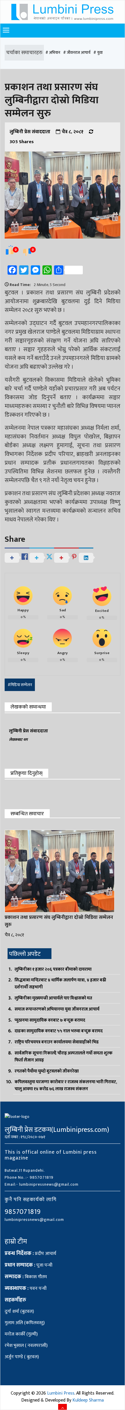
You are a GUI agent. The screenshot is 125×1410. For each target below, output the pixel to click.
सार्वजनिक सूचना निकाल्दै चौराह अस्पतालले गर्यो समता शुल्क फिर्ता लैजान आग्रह (63, 1056)
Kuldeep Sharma (88, 1400)
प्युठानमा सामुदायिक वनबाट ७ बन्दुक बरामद (50, 1020)
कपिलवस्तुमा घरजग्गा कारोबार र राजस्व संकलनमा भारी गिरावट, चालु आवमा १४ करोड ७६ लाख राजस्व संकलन (66, 1085)
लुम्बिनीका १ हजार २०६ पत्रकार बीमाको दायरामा (53, 969)
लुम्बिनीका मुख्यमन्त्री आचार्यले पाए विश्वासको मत (53, 998)
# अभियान (52, 52)
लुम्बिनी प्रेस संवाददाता (30, 132)
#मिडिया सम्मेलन (20, 684)
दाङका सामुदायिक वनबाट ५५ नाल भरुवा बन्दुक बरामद (59, 1031)
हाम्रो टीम (16, 1241)
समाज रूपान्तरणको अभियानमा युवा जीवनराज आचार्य (57, 1009)
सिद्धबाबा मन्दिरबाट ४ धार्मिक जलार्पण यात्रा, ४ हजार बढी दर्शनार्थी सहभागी (60, 983)
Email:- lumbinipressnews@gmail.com (41, 1184)
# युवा (98, 52)
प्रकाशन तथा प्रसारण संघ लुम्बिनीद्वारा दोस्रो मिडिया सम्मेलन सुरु (59, 921)
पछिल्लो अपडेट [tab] (25, 954)
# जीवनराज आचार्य (76, 52)
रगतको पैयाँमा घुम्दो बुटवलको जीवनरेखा (47, 1071)
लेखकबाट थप (18, 739)
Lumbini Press (60, 1393)
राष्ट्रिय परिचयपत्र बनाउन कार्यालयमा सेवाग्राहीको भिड (57, 1042)
